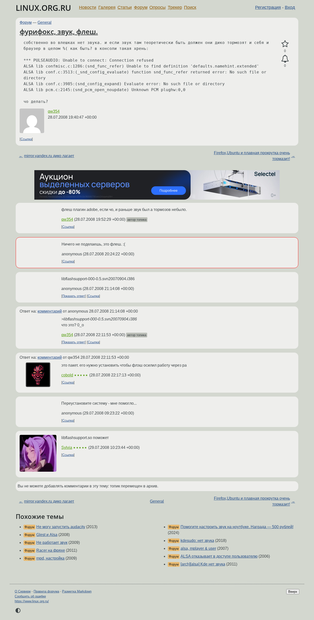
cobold (67, 375)
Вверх (292, 591)
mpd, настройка (50, 558)
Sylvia (66, 447)
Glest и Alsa (46, 535)
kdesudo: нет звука (197, 540)
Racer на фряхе (50, 550)
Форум (140, 7)
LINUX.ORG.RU (43, 7)
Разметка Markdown (77, 591)
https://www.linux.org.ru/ (32, 601)
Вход (290, 7)
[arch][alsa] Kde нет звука (203, 564)
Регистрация (268, 7)
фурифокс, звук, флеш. (59, 31)
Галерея (107, 7)
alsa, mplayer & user (198, 548)
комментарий (50, 311)
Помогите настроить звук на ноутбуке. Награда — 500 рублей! (237, 527)
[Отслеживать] (284, 59)
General (45, 22)
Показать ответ (73, 296)
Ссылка (26, 139)
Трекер (175, 7)
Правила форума (46, 591)
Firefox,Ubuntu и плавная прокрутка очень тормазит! (252, 156)
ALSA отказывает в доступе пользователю (219, 556)
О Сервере (23, 591)
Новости (87, 7)
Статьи (125, 7)
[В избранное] (284, 44)
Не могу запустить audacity (60, 527)
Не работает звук (51, 542)
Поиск (190, 7)
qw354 (54, 111)
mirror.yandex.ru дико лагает (49, 156)
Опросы (157, 7)
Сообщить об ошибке (30, 596)
